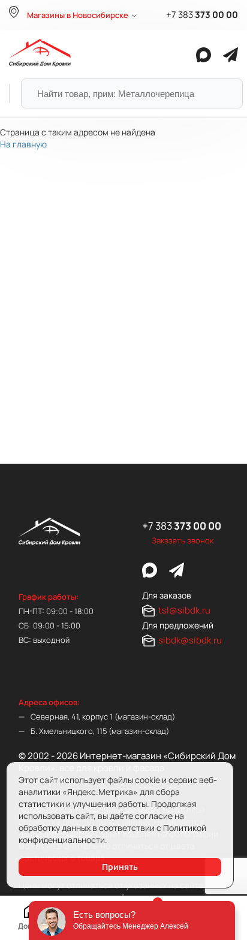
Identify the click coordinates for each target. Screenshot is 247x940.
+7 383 (202, 15)
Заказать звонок (182, 540)
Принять (120, 866)
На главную (23, 144)
